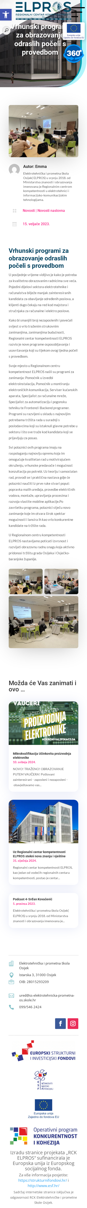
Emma (41, 166)
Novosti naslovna (51, 210)
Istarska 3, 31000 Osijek (37, 975)
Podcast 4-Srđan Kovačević (32, 899)
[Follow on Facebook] (60, 1023)
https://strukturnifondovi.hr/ (42, 1180)
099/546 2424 (30, 1007)
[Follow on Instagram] (73, 1023)
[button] (6, 15)
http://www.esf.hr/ (43, 1185)
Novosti (29, 210)
